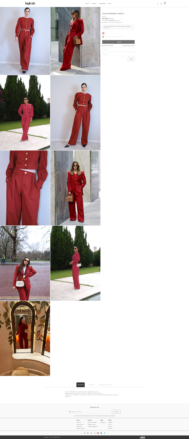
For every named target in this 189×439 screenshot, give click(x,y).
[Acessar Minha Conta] (161, 4)
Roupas (94, 3)
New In (87, 3)
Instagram (110, 422)
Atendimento (79, 426)
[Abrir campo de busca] (158, 3)
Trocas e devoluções (92, 422)
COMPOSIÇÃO (91, 384)
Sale (109, 3)
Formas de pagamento (92, 426)
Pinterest (110, 428)
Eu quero (116, 411)
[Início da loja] (30, 3)
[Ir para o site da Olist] (142, 437)
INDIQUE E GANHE (81, 428)
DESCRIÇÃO (80, 384)
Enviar (131, 59)
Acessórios (102, 3)
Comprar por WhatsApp (129, 45)
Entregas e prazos (91, 424)
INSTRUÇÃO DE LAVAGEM (105, 384)
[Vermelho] (103, 33)
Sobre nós (79, 422)
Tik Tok (109, 424)
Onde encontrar (80, 424)
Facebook (110, 426)
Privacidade (102, 422)
